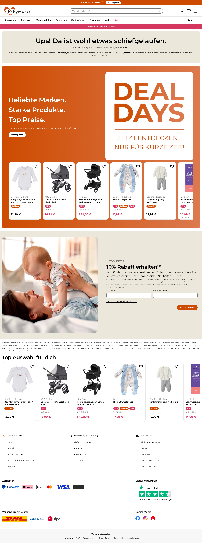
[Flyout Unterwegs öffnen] (17, 20)
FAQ (10, 442)
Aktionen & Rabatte (150, 442)
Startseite (128, 52)
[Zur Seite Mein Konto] (182, 11)
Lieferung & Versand (83, 442)
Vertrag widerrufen (101, 534)
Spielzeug (95, 20)
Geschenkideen (148, 466)
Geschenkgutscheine (151, 460)
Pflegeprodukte (44, 20)
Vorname (110, 290)
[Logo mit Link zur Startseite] (17, 11)
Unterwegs (10, 20)
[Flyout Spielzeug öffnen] (101, 20)
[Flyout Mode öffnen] (111, 20)
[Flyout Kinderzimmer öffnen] (87, 20)
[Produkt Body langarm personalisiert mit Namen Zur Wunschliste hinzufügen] (36, 166)
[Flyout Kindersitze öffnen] (32, 20)
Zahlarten (78, 460)
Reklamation (80, 454)
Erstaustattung (148, 454)
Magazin (191, 20)
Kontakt (11, 448)
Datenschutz (89, 538)
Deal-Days (61, 52)
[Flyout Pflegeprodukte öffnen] (53, 20)
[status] (113, 11)
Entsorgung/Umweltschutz (21, 460)
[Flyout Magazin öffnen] (196, 20)
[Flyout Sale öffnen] (120, 20)
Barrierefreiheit (15, 466)
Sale (116, 20)
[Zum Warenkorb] (195, 11)
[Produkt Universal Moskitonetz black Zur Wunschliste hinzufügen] (70, 166)
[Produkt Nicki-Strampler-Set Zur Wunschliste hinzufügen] (138, 166)
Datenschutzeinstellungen (126, 538)
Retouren (78, 448)
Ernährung (61, 20)
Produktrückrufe (15, 454)
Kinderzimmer (78, 20)
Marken (144, 448)
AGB (78, 538)
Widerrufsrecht (104, 538)
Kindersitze (25, 20)
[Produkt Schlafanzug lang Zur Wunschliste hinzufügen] (172, 166)
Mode (107, 20)
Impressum (68, 538)
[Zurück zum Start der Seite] (193, 523)
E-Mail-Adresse (160, 290)
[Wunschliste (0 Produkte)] (189, 11)
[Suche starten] (160, 11)
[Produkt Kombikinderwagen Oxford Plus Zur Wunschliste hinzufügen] (104, 166)
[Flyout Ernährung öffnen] (68, 20)
